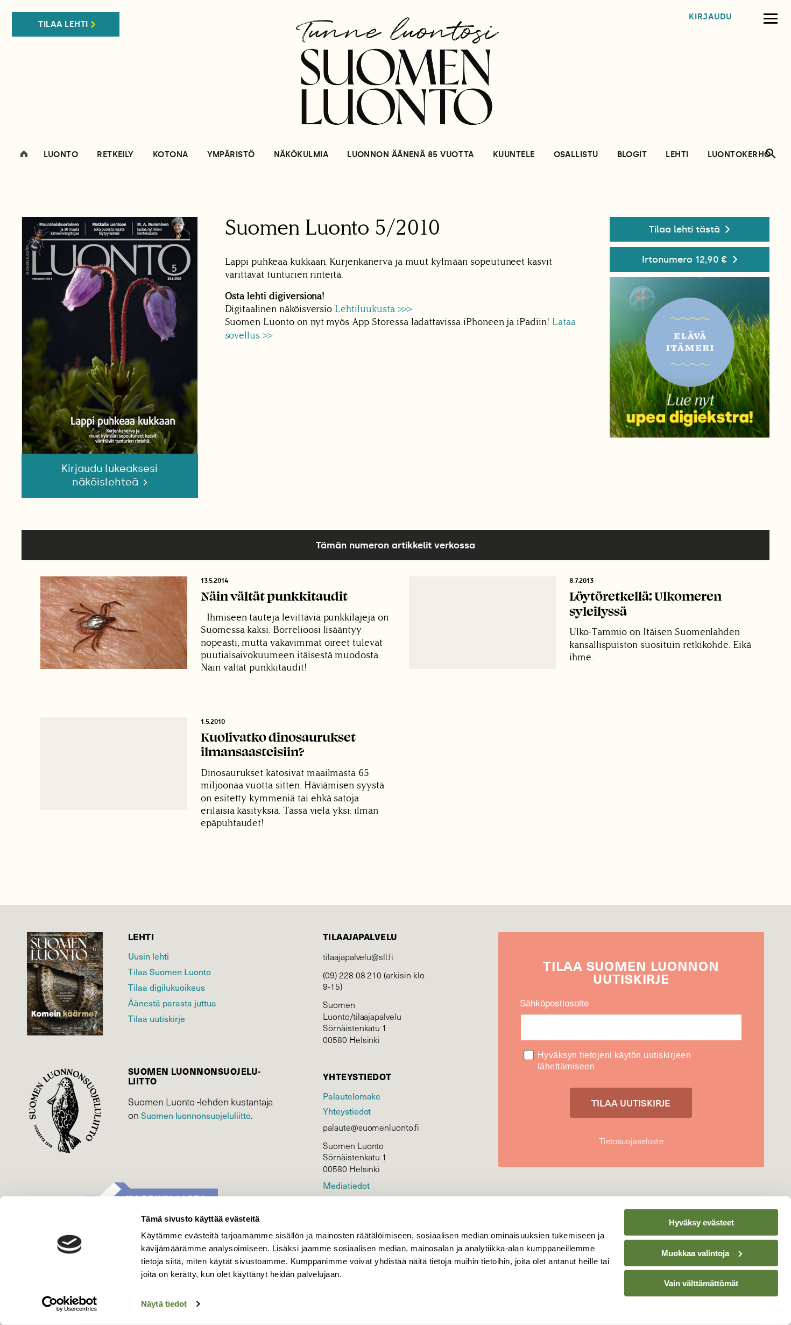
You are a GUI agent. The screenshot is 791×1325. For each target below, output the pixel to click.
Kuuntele (514, 155)
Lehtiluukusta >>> (374, 309)
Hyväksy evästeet (701, 1222)
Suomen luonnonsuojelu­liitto (196, 1115)
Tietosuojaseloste (631, 1141)
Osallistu (576, 155)
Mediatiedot (346, 1185)
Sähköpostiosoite (554, 1003)
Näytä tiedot (164, 1303)
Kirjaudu (710, 17)
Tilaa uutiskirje (156, 1018)
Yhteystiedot (347, 1110)
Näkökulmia (301, 155)
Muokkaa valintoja (695, 1252)
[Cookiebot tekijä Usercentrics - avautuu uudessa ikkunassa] (70, 1304)
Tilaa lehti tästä (684, 229)
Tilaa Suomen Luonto (169, 971)
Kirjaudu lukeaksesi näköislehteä (109, 475)
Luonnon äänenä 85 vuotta (410, 155)
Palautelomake (351, 1095)
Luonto (61, 155)
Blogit (632, 155)
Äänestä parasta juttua (172, 1002)
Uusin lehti (148, 955)
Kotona (170, 155)
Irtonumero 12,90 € (685, 259)
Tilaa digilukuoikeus (166, 987)
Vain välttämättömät (701, 1283)
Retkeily (115, 155)
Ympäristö (231, 155)
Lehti (677, 155)
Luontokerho (739, 155)
